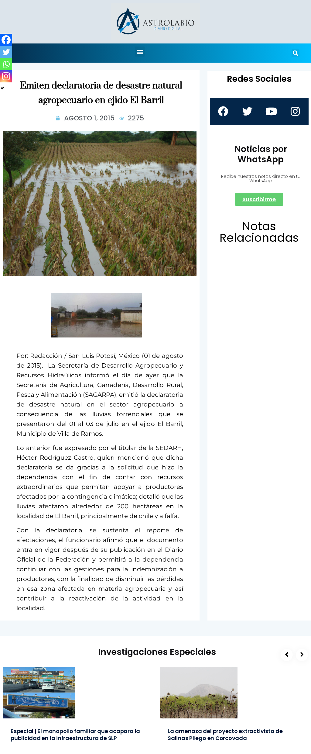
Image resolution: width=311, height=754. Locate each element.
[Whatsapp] (6, 64)
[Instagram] (6, 76)
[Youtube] (271, 111)
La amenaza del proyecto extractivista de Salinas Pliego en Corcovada (225, 734)
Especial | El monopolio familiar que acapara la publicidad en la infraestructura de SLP (75, 734)
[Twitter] (6, 52)
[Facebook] (6, 40)
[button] (140, 52)
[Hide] (2, 88)
